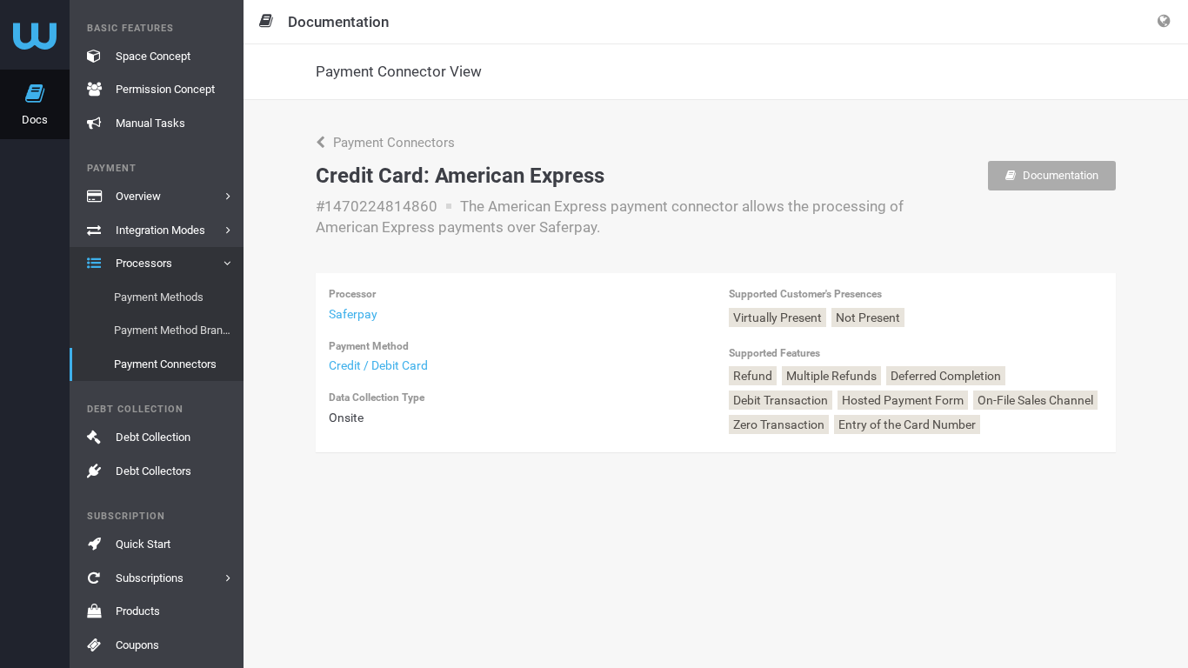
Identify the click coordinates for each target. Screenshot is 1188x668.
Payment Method (369, 346)
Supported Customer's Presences (805, 294)
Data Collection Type (376, 397)
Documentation (1059, 175)
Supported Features (774, 353)
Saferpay (353, 314)
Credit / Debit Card (378, 365)
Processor (352, 294)
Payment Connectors (392, 142)
